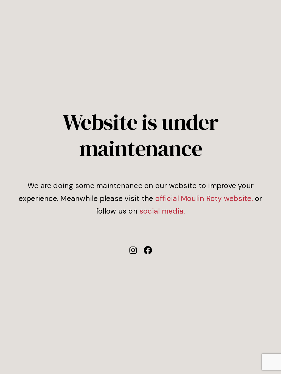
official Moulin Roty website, (204, 198)
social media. (162, 211)
